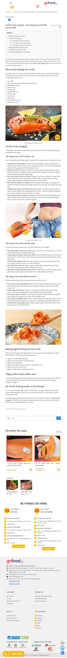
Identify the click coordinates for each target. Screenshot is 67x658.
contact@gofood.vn (17, 576)
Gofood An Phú (42, 538)
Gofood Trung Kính (13, 527)
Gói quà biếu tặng (12, 618)
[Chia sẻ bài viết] (9, 20)
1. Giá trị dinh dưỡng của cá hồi (16, 36)
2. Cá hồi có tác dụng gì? (14, 38)
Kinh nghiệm (16, 12)
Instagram (40, 618)
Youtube (39, 620)
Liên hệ (9, 598)
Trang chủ (8, 12)
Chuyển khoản (22, 647)
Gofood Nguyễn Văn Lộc (15, 536)
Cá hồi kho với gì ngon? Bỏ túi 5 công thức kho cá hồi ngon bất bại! (12, 494)
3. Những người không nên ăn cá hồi (17, 47)
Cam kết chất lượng (40, 601)
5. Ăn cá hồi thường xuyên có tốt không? (18, 52)
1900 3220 (14, 583)
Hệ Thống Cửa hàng (33, 503)
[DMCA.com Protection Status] (25, 637)
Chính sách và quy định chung (43, 596)
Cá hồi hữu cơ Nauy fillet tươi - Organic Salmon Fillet (19, 464)
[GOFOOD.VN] (50, 3)
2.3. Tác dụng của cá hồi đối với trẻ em (20, 45)
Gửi (59, 418)
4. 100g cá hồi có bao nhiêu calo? (16, 50)
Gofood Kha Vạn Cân (44, 518)
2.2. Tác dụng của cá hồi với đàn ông (20, 43)
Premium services (12, 615)
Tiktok (38, 623)
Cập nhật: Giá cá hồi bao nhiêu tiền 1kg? (26, 492)
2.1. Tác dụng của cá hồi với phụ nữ (20, 40)
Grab (38, 625)
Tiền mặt (15, 647)
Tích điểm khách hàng (13, 620)
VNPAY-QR (9, 647)
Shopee (39, 628)
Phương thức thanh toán (14, 601)
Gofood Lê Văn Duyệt (44, 528)
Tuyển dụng (10, 603)
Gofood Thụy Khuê (13, 518)
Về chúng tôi (10, 596)
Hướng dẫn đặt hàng (40, 598)
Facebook (39, 615)
